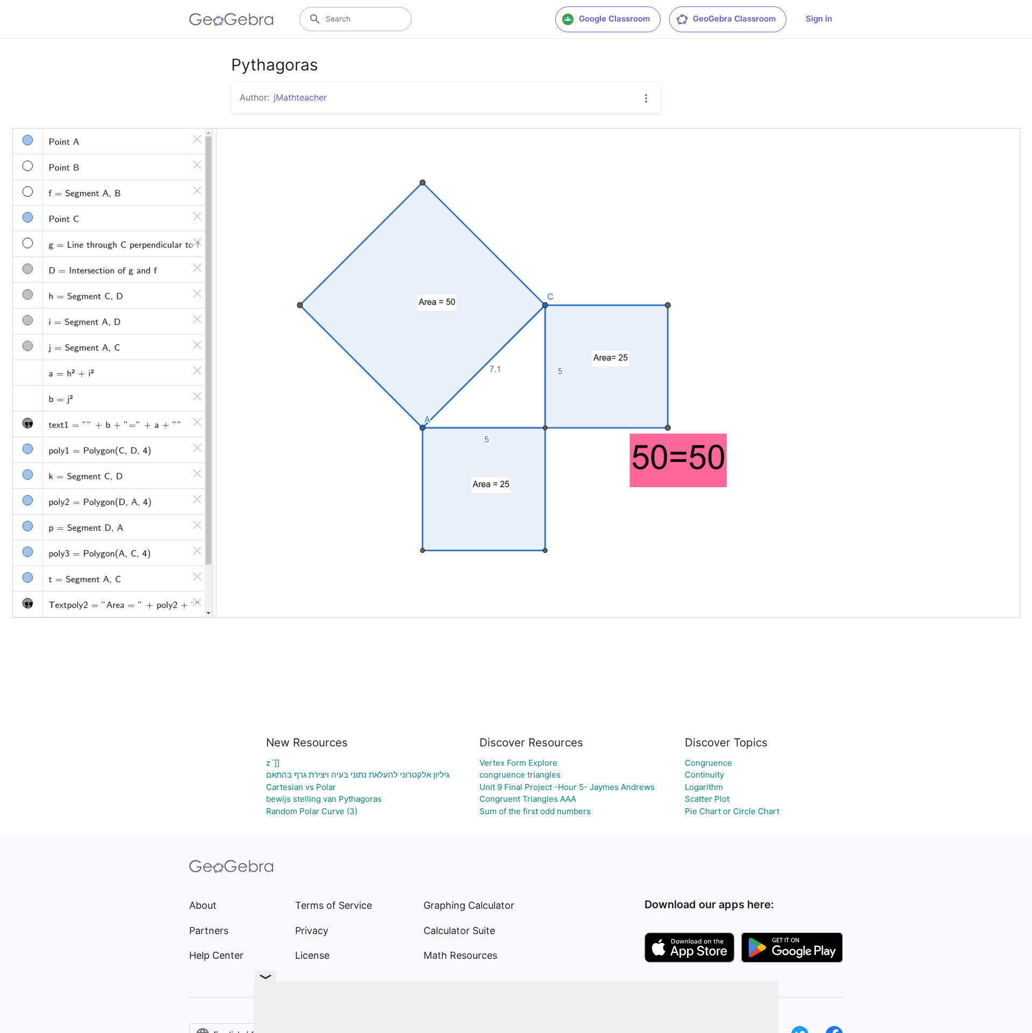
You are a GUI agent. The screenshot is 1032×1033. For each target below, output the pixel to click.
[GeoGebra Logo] (231, 19)
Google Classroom (614, 18)
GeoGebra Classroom (734, 18)
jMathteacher (300, 97)
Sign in (819, 18)
